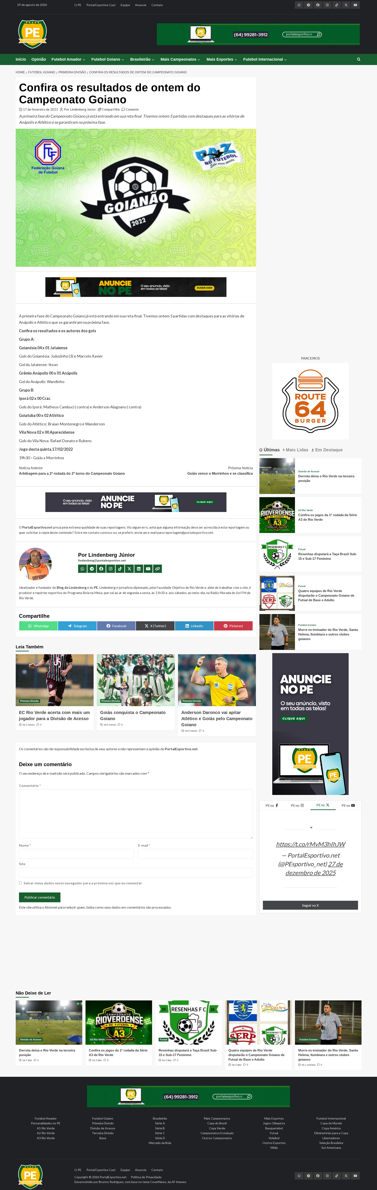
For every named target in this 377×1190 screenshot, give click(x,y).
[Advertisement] (188, 953)
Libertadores (331, 1138)
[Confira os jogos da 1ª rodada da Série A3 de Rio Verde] (277, 514)
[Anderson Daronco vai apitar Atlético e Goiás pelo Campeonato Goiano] (217, 680)
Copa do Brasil (217, 1123)
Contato (157, 5)
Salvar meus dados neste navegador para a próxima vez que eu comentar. (83, 883)
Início (21, 59)
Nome (25, 845)
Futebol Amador (66, 59)
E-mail (144, 845)
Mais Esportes (220, 59)
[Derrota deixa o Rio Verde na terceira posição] (277, 475)
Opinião (38, 59)
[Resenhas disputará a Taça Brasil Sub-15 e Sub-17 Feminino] (277, 553)
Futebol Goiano (105, 59)
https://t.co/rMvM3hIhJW (310, 844)
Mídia (274, 1147)
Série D (160, 1138)
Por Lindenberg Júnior (80, 109)
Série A (160, 1123)
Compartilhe (111, 109)
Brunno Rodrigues (111, 1182)
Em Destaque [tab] (328, 449)
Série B (160, 1128)
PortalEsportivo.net (113, 1177)
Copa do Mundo (331, 1123)
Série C (160, 1133)
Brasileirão (140, 59)
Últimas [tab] (271, 449)
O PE (77, 5)
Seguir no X (310, 905)
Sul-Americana (331, 1147)
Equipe (125, 5)
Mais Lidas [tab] (296, 449)
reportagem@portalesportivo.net (189, 532)
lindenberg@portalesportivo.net (102, 560)
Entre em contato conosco (93, 532)
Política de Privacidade (146, 1177)
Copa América (331, 1128)
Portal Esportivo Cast (101, 5)
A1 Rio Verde (46, 1128)
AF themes (178, 1182)
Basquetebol (274, 1128)
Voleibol (274, 1138)
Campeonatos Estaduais (217, 1133)
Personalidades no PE (45, 1123)
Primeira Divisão (29, 701)
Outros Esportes (274, 1143)
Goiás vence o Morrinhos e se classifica (220, 471)
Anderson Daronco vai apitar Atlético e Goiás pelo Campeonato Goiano (216, 718)
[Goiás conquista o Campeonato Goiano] (136, 680)
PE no (270, 805)
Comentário (30, 785)
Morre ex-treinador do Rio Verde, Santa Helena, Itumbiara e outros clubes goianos (328, 634)
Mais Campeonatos (178, 59)
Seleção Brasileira (331, 1143)
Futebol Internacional (263, 59)
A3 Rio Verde (305, 510)
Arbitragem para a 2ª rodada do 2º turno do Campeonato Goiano (72, 471)
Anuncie (140, 5)
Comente (132, 109)
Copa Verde (217, 1128)
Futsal (301, 549)
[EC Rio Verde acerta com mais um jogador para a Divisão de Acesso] (55, 680)
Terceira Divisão (103, 1133)
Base (102, 1138)
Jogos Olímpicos (274, 1123)
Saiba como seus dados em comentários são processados (128, 907)
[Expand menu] (83, 60)
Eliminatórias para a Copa (331, 1133)
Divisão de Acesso (308, 471)
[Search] (359, 59)
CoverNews (158, 1182)
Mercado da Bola (160, 1143)
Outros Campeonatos (217, 1138)
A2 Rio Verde (46, 1133)
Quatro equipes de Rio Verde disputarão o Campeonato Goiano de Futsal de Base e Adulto (326, 595)
